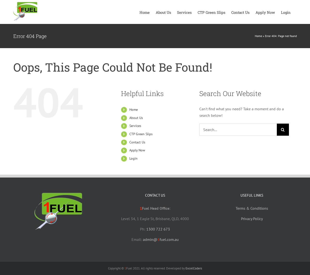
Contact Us (137, 142)
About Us (136, 118)
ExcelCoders (194, 268)
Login (133, 158)
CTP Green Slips (141, 134)
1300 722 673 (158, 229)
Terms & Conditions (252, 208)
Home (258, 36)
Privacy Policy (252, 218)
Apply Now (137, 150)
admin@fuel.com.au (161, 239)
